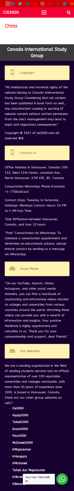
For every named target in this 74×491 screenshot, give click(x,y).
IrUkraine (18, 477)
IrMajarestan (21, 449)
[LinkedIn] (27, 3)
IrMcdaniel (19, 463)
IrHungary (19, 456)
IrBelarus (19, 484)
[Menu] (44, 12)
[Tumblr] (57, 3)
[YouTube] (35, 3)
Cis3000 (18, 408)
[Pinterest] (49, 3)
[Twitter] (20, 3)
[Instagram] (42, 3)
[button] (69, 12)
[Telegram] (64, 3)
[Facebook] (12, 3)
